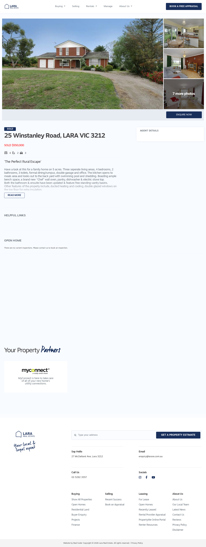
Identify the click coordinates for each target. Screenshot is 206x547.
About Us (124, 6)
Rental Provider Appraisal (152, 515)
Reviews (176, 520)
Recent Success (113, 500)
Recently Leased (147, 510)
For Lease (144, 500)
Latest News (178, 510)
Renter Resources (148, 525)
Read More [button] (14, 195)
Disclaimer (177, 530)
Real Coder (77, 543)
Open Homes (78, 505)
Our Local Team (180, 505)
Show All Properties (81, 500)
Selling (75, 6)
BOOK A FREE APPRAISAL (184, 6)
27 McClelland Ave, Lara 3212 (87, 457)
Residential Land (80, 510)
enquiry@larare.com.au (151, 457)
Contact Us (178, 515)
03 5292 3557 (79, 477)
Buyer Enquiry (78, 515)
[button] (61, 179)
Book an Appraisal (114, 505)
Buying (59, 6)
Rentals (90, 6)
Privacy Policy (179, 525)
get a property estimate (178, 435)
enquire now (184, 115)
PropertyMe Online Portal (152, 520)
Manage (108, 6)
